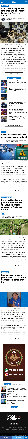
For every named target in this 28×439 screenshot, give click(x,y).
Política (15, 427)
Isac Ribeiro (9, 19)
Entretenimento (22, 427)
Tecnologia (15, 429)
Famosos (8, 429)
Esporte (9, 427)
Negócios (21, 429)
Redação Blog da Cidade (12, 141)
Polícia (3, 427)
